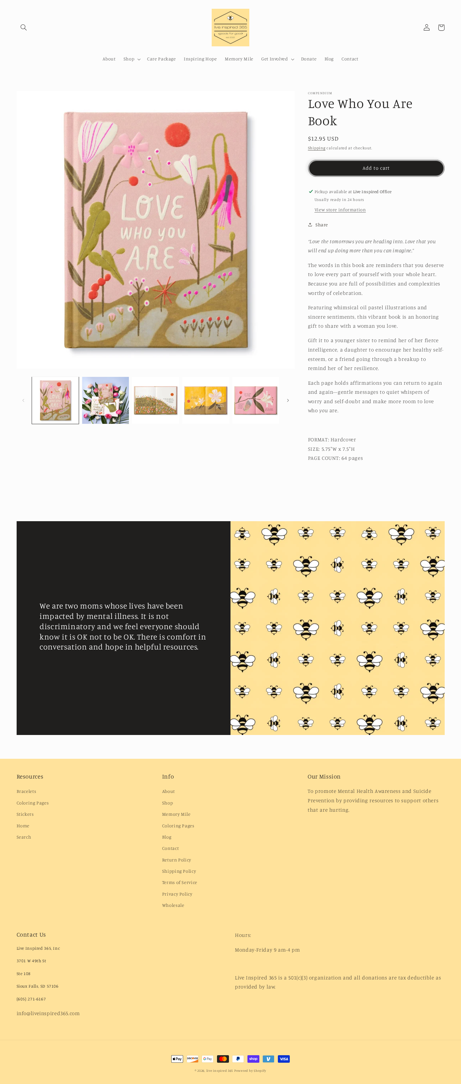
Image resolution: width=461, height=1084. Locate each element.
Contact (170, 848)
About (168, 791)
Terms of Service (179, 882)
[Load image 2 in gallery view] (105, 400)
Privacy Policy (177, 893)
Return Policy (176, 859)
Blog (167, 837)
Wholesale (173, 905)
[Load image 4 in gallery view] (205, 400)
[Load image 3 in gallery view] (155, 400)
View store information (340, 209)
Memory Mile (176, 814)
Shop (167, 802)
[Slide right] (288, 400)
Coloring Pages (33, 802)
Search (24, 837)
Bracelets (26, 791)
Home (23, 825)
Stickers (25, 814)
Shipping (317, 148)
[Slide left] (23, 400)
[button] (24, 27)
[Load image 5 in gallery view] (255, 400)
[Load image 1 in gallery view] (55, 400)
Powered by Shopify (250, 1070)
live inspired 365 (219, 1070)
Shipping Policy (179, 871)
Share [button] (321, 224)
